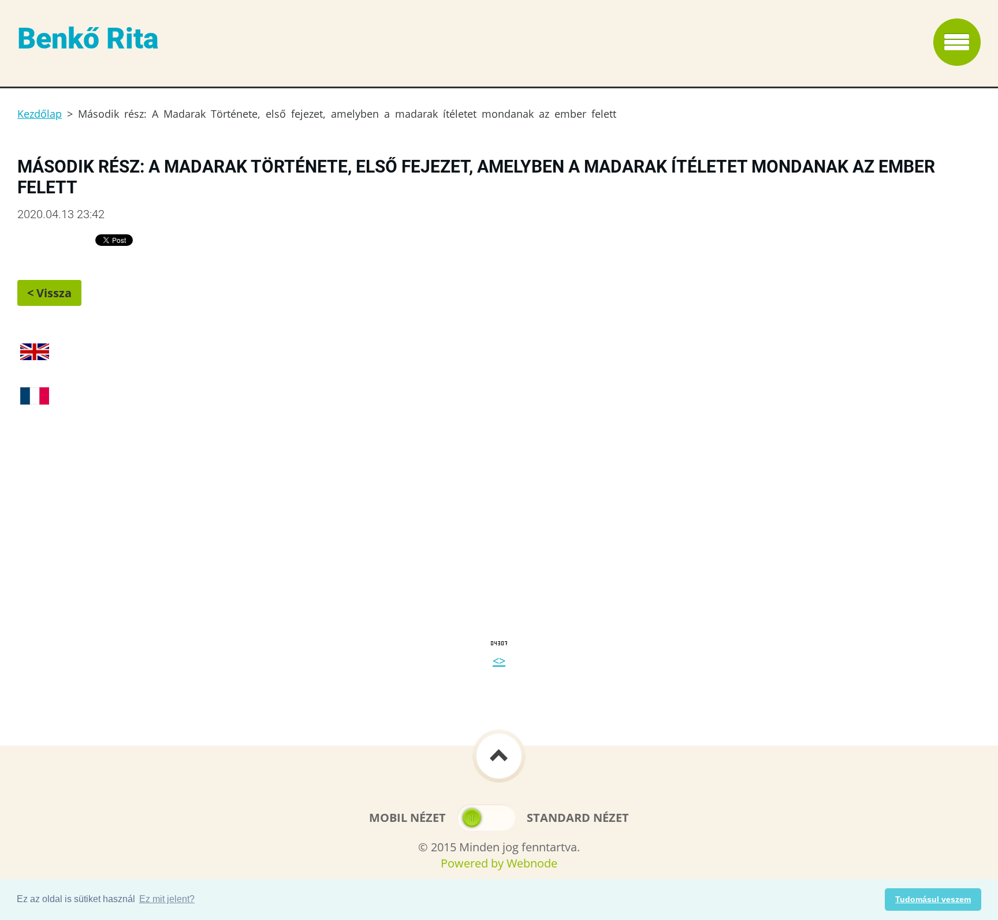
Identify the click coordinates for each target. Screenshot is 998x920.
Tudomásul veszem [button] (933, 899)
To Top (499, 756)
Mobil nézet (407, 817)
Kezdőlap (39, 114)
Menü (957, 42)
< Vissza (49, 293)
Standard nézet (578, 817)
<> (499, 660)
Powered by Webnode (499, 863)
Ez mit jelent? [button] (167, 899)
